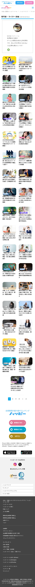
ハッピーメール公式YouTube (9, 562)
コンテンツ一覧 (6, 568)
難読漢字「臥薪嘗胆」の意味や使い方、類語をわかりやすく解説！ (9, 348)
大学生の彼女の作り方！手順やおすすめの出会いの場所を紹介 (9, 273)
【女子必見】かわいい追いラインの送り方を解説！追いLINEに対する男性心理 (9, 237)
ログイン (17, 436)
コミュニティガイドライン (9, 538)
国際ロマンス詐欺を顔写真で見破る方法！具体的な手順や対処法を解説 (25, 180)
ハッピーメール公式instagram (9, 559)
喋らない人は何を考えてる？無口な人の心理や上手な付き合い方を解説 (9, 105)
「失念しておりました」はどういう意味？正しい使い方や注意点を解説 (9, 312)
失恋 (14, 382)
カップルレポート (7, 542)
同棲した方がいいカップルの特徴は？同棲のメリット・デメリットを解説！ (25, 124)
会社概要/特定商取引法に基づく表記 (11, 533)
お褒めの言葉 (6, 546)
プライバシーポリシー (8, 530)
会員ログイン (6, 520)
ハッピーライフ (24, 11)
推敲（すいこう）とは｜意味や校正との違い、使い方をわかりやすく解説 (9, 331)
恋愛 (22, 118)
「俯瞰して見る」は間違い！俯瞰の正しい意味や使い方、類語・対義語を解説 (9, 368)
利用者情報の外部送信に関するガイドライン (13, 535)
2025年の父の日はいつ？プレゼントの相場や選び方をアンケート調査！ (9, 142)
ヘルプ (4, 522)
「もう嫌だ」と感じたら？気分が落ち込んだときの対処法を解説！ (9, 123)
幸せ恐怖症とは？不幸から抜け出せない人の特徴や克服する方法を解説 (9, 86)
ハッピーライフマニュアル (10, 490)
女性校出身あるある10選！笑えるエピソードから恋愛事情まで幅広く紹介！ (9, 161)
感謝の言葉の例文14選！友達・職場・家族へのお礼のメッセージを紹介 (25, 67)
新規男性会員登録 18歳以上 (9, 517)
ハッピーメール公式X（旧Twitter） (11, 557)
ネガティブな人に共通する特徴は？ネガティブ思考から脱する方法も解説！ (25, 105)
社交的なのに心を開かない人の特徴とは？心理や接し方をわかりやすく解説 (9, 67)
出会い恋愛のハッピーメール (9, 11)
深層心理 (7, 118)
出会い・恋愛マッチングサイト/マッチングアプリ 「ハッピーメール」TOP (17, 501)
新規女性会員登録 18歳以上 (9, 515)
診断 (6, 81)
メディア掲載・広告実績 (8, 549)
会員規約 (5, 528)
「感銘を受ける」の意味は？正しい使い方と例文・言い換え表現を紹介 (9, 255)
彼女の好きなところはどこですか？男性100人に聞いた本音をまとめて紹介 (25, 199)
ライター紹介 (6, 493)
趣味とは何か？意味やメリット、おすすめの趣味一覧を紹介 (9, 217)
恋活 (22, 137)
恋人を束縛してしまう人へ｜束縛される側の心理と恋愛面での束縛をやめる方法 (25, 255)
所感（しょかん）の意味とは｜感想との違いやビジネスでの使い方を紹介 (25, 312)
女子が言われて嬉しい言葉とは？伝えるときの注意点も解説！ (25, 142)
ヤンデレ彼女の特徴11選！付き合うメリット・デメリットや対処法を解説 (25, 86)
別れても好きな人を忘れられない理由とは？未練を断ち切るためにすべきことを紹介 (17, 387)
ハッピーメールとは (7, 504)
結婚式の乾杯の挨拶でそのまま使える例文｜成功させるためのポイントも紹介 (25, 368)
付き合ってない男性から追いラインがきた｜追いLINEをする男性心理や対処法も (25, 218)
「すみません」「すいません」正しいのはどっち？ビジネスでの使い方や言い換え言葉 (25, 349)
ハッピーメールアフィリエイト (10, 566)
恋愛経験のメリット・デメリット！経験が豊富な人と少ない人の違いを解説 (25, 161)
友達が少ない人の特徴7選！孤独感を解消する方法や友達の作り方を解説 (9, 199)
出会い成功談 (6, 544)
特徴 (6, 62)
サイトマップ (6, 571)
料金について (6, 509)
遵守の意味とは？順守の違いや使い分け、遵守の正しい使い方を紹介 (25, 293)
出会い (7, 269)
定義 (22, 231)
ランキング (5, 488)
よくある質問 (6, 511)
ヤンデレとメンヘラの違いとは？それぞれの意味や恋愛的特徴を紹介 (25, 274)
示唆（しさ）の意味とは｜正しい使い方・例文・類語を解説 (9, 292)
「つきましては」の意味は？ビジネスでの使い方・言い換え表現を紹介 (25, 237)
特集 (22, 62)
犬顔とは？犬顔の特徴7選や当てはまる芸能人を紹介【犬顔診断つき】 (9, 179)
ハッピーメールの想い (8, 506)
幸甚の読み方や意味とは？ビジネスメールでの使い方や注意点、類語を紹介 (25, 331)
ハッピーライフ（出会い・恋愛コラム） (12, 551)
